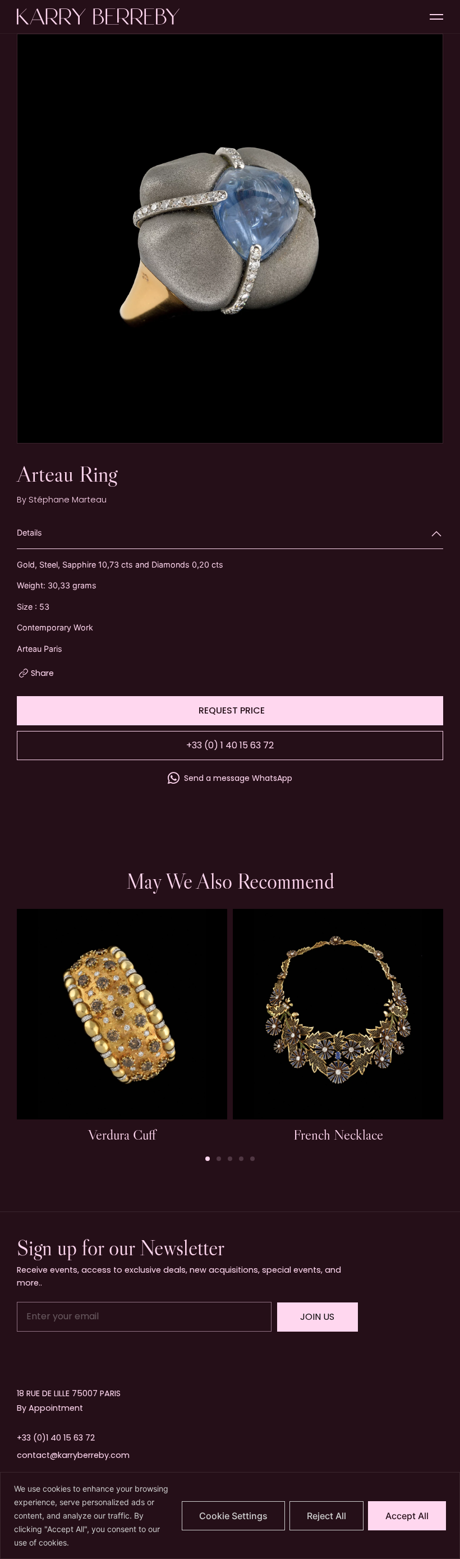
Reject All (326, 1515)
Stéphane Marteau (68, 499)
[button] (429, 239)
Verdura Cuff (122, 1135)
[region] (230, 1515)
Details (29, 532)
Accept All (407, 1515)
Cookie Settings (233, 1515)
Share (42, 673)
